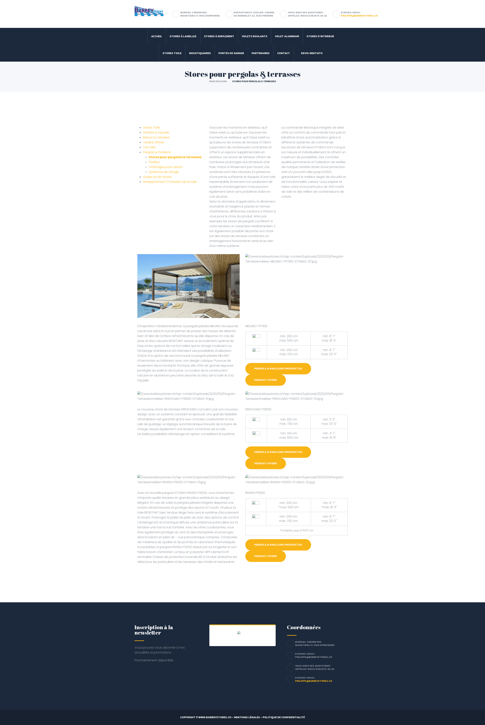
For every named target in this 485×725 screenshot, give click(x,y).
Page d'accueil (218, 81)
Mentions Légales (247, 717)
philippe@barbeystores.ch (359, 15)
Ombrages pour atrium (166, 167)
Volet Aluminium (287, 36)
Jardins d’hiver (153, 142)
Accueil (156, 36)
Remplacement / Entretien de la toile (170, 182)
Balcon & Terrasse (156, 137)
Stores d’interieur (320, 36)
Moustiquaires (200, 53)
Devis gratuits (312, 53)
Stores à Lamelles (183, 36)
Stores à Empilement (219, 36)
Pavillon (154, 162)
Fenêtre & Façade (156, 132)
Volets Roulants (254, 36)
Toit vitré (149, 147)
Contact (283, 53)
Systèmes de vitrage (164, 172)
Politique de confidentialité (284, 717)
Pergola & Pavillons (157, 152)
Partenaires (261, 53)
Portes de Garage (231, 53)
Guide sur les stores (157, 177)
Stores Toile (172, 53)
